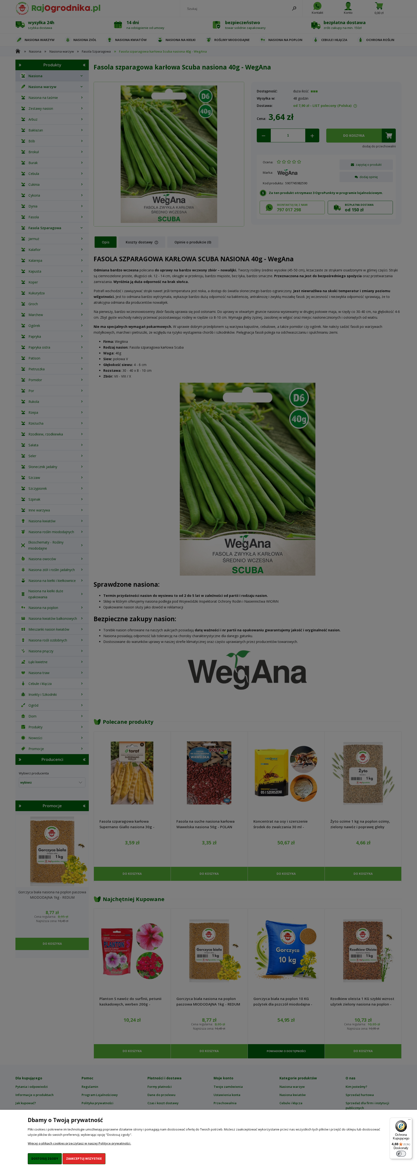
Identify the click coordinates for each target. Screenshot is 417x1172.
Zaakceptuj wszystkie (84, 1159)
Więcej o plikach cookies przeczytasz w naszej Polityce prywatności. (79, 1143)
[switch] (401, 1154)
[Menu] (409, 1121)
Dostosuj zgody (44, 1159)
